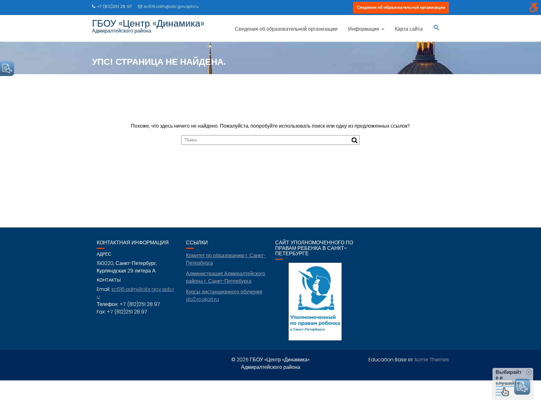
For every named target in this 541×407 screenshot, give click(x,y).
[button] (436, 28)
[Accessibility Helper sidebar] (533, 7)
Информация (363, 29)
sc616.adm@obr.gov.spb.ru (171, 6)
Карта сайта (409, 29)
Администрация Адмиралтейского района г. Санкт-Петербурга (225, 277)
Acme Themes (431, 359)
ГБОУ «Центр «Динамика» (148, 23)
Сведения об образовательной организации (401, 7)
